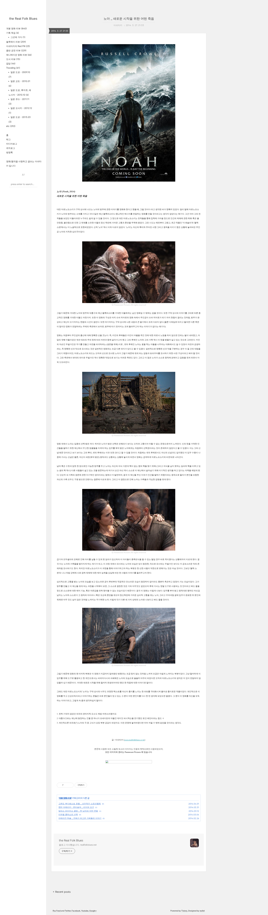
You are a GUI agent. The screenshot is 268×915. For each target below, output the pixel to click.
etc (10, 126)
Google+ (93, 911)
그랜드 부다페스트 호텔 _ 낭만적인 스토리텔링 (79, 803)
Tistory (184, 911)
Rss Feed (57, 911)
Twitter (68, 911)
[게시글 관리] (70, 785)
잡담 (10, 63)
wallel (202, 911)
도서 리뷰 (13, 59)
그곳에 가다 (17, 37)
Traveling (13, 67)
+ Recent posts (62, 891)
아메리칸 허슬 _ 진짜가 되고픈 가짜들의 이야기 (79, 818)
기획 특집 (12, 32)
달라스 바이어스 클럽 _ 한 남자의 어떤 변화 (78, 811)
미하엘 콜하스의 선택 (68, 814)
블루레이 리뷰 (16, 41)
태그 (8, 139)
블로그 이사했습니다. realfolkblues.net (78, 844)
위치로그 (10, 148)
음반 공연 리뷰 (16, 50)
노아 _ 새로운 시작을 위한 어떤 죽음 (129, 18)
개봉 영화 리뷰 (16, 28)
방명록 (9, 152)
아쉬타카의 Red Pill (18, 46)
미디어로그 (11, 143)
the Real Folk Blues (23, 18)
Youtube (84, 911)
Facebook (76, 911)
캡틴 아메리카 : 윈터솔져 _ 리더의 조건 (76, 807)
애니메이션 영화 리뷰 (19, 54)
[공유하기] (66, 785)
